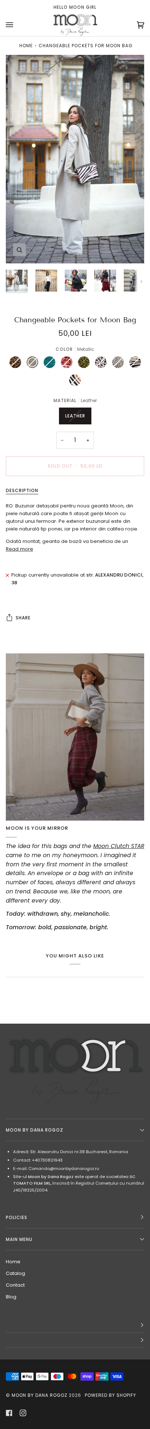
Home (26, 45)
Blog (11, 1296)
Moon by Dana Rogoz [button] (34, 1130)
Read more (19, 548)
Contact (15, 1285)
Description (22, 490)
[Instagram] (23, 1413)
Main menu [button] (19, 1239)
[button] (75, 1325)
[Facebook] (9, 1413)
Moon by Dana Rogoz (39, 1395)
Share (23, 618)
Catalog (15, 1273)
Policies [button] (16, 1217)
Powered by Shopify (110, 1395)
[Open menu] (17, 24)
